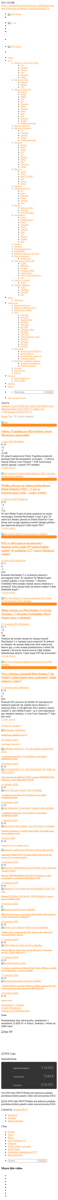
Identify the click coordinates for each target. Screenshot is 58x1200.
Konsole (17, 205)
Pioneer (23, 138)
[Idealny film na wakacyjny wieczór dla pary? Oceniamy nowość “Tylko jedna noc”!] (21, 945)
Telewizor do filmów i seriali (20, 8)
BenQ (23, 147)
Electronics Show (27, 329)
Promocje (11, 376)
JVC (22, 99)
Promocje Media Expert (13, 479)
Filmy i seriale (8, 5)
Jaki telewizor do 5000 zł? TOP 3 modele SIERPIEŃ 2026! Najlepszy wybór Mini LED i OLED (27, 778)
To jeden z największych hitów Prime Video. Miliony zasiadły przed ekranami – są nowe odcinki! (29, 969)
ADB (23, 287)
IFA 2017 (24, 339)
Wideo (10, 298)
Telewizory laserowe (22, 126)
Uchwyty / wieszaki (21, 280)
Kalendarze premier (28, 358)
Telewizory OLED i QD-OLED (26, 63)
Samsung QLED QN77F (19, 412)
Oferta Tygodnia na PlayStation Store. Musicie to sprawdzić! (26, 433)
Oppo (23, 193)
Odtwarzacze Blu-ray (22, 188)
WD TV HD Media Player (31, 275)
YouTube (11, 384)
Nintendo (24, 210)
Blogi (10, 1137)
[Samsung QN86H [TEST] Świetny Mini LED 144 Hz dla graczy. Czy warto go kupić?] (27, 850)
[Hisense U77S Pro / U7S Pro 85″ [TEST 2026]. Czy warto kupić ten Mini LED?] (29, 891)
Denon (23, 217)
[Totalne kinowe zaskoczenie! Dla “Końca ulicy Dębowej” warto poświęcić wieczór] (24, 927)
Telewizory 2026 (34, 5)
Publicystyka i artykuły (23, 310)
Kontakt (12, 1118)
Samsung (24, 68)
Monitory (17, 169)
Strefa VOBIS (19, 381)
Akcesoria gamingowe (22, 249)
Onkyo (23, 222)
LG (22, 65)
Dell (22, 179)
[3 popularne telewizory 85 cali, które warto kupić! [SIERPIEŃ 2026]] (21, 790)
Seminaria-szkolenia (28, 366)
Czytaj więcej (8, 467)
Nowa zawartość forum (17, 398)
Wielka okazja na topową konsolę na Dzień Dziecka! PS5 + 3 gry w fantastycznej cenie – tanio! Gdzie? (25, 489)
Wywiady (17, 368)
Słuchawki (18, 246)
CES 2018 (25, 334)
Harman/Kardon (27, 220)
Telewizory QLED (21, 80)
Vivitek (23, 167)
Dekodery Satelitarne (22, 285)
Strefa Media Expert (21, 378)
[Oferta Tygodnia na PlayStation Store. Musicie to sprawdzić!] (4, 422)
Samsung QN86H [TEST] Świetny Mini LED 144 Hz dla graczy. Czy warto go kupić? (26, 856)
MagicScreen (26, 258)
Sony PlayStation (27, 213)
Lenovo (23, 181)
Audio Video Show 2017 (30, 337)
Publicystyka (13, 303)
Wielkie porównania (28, 123)
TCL (22, 87)
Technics (24, 237)
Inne (22, 242)
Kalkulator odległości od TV (25, 308)
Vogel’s (23, 283)
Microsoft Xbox (27, 208)
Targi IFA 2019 (26, 320)
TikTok (10, 386)
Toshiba (24, 121)
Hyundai (24, 268)
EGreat (23, 263)
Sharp (23, 111)
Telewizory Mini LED (22, 89)
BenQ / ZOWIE (27, 176)
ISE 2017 (24, 344)
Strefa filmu (18, 349)
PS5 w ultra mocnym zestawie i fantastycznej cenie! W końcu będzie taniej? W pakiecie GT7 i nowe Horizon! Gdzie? (27, 548)
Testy (10, 60)
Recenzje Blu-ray (27, 354)
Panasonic (24, 75)
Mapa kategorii (15, 1121)
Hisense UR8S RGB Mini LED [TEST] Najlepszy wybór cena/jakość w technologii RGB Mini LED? (26, 876)
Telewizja (20, 5)
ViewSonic (25, 164)
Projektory (18, 143)
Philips (23, 77)
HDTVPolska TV (17, 1140)
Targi (16, 313)
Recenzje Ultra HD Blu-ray (31, 351)
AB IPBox (25, 290)
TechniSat (24, 118)
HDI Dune (25, 266)
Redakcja (19, 441)
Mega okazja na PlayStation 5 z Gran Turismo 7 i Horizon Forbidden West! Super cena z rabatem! (26, 614)
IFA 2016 (24, 346)
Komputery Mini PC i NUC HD (26, 254)
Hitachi (23, 94)
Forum (10, 58)
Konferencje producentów (30, 363)
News (4, 425)
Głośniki (17, 244)
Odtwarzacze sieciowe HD (24, 261)
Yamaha (24, 239)
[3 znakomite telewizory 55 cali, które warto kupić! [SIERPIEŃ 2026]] (29, 751)
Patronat (17, 373)
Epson (23, 150)
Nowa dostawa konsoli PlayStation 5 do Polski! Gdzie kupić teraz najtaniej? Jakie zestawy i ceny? (28, 677)
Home (4, 416)
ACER (23, 171)
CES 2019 (25, 325)
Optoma (24, 157)
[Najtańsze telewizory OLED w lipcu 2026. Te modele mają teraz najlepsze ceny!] (28, 826)
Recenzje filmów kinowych (31, 356)
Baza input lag (19, 370)
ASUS (23, 174)
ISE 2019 (24, 322)
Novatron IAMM (27, 270)
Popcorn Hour (26, 273)
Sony (23, 72)
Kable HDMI (19, 251)
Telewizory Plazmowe (22, 128)
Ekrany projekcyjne (21, 256)
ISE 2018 (24, 332)
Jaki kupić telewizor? (22, 305)
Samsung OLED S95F (12, 406)
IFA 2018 (24, 327)
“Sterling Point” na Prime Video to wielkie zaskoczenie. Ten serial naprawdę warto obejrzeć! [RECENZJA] (28, 987)
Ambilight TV (42, 8)
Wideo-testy (18, 300)
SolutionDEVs (20, 1109)
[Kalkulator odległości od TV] (13, 730)
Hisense (24, 70)
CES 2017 (25, 341)
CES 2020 (25, 317)
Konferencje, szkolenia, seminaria (27, 361)
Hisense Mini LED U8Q (15, 409)
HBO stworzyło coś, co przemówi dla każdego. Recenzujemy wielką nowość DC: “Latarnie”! (28, 915)
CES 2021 (25, 315)
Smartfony (18, 186)
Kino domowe (19, 215)
